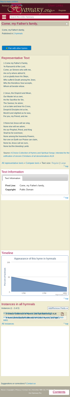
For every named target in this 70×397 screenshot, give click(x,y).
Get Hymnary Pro (35, 393)
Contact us (31, 383)
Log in (52, 10)
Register (62, 10)
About (3, 390)
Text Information (12, 178)
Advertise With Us (38, 390)
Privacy (18, 390)
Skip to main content (9, 1)
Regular (55, 163)
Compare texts (33, 163)
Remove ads (7, 6)
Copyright (10, 390)
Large (63, 163)
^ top (66, 166)
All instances (8, 323)
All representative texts (13, 163)
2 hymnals (18, 33)
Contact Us (26, 390)
